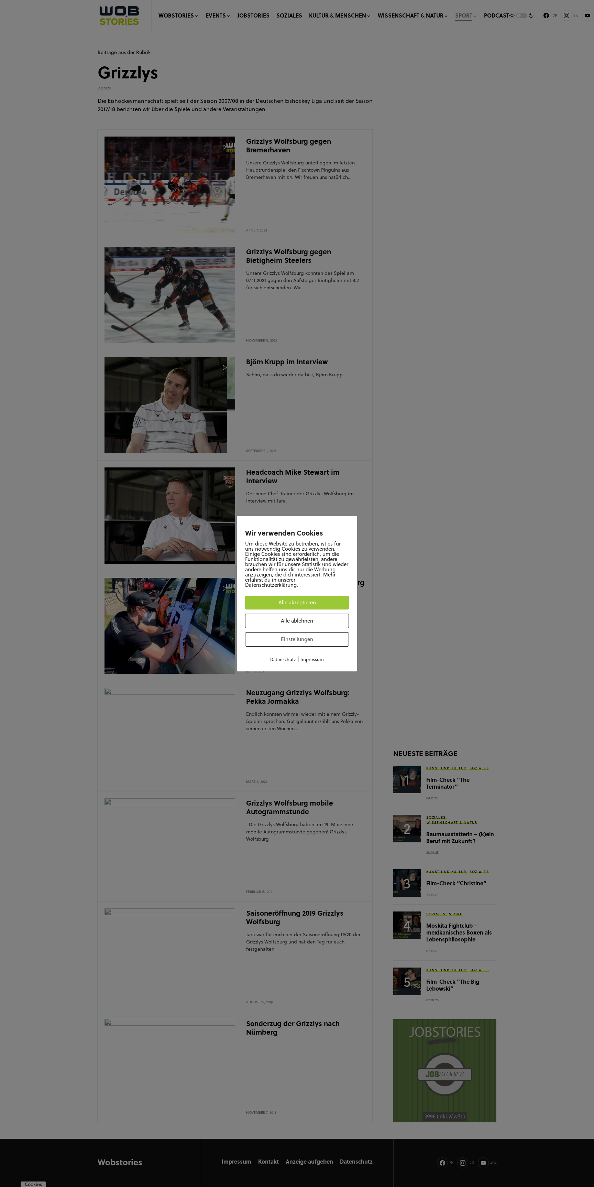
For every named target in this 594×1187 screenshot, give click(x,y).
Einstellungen (297, 639)
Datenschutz (283, 659)
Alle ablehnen (297, 620)
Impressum (312, 659)
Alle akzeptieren (297, 602)
